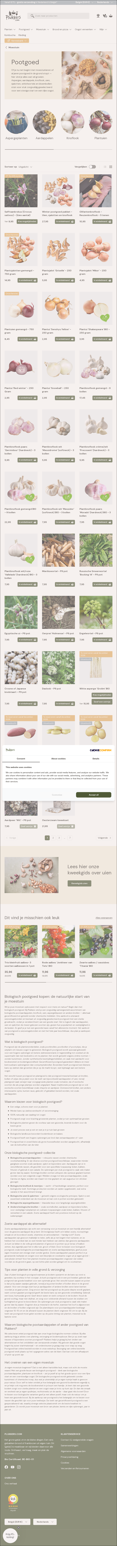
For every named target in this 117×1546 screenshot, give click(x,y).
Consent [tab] (21, 758)
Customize (57, 795)
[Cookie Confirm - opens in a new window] (100, 750)
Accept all (94, 795)
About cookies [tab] (58, 758)
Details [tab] (96, 758)
